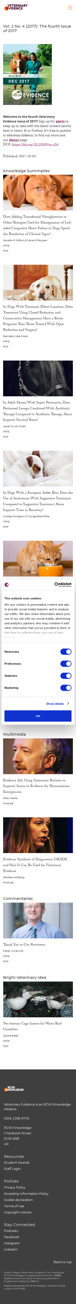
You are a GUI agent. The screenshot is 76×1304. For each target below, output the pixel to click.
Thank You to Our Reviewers (24, 945)
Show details (55, 703)
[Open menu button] (70, 7)
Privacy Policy (14, 1187)
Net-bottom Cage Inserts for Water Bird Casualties (32, 1027)
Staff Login (12, 1169)
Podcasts (11, 1231)
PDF (6, 250)
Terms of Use (14, 1206)
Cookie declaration (18, 1200)
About (14, 140)
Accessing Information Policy (26, 1194)
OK (38, 716)
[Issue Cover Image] (27, 74)
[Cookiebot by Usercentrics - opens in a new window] (55, 584)
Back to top (63, 1262)
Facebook (11, 1237)
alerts (60, 121)
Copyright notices (17, 1212)
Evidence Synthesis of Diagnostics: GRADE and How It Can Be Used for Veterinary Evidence (35, 865)
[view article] (38, 192)
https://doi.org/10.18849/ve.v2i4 (35, 145)
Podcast (8, 803)
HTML (6, 245)
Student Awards (16, 1162)
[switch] (66, 664)
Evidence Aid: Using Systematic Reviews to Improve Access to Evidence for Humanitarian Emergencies (36, 786)
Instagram (12, 1243)
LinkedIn (11, 1249)
